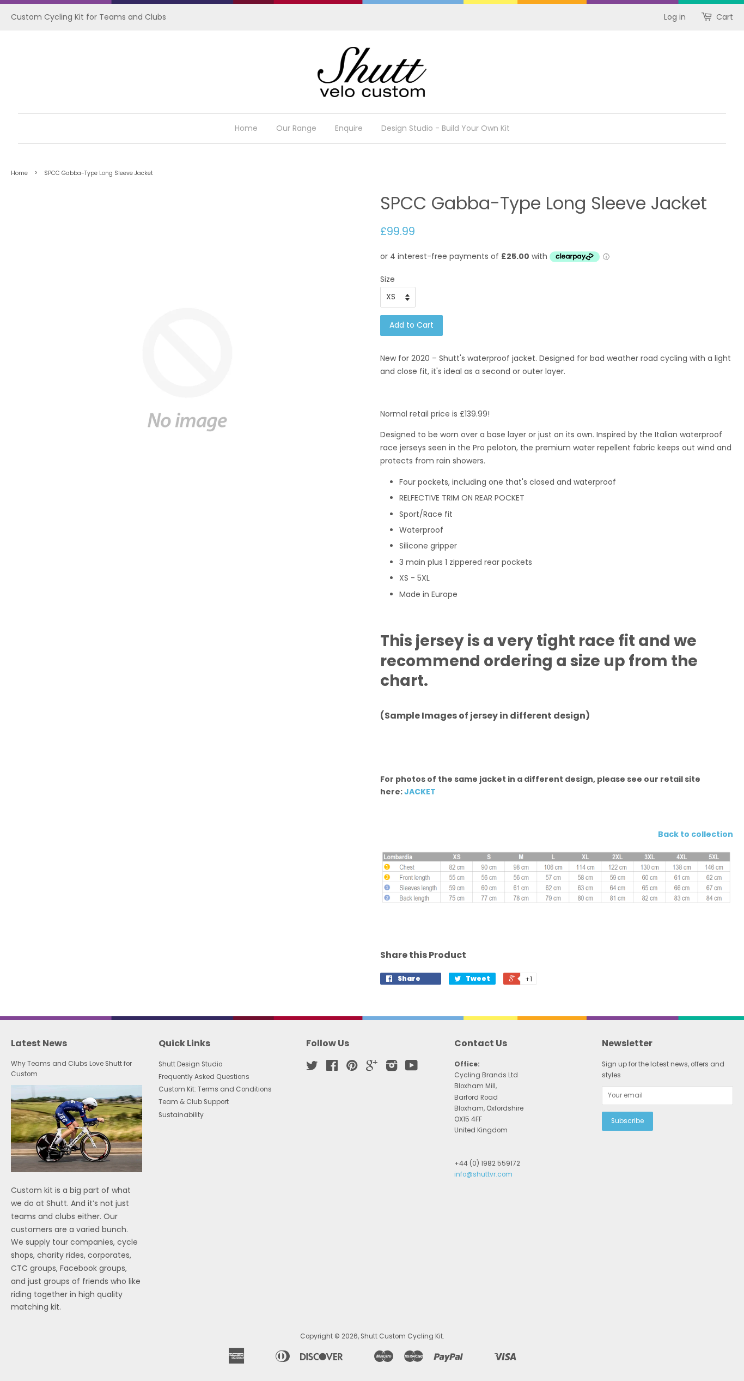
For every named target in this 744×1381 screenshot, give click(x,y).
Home (246, 128)
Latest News (39, 1043)
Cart (724, 16)
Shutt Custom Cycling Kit (402, 1336)
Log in (675, 16)
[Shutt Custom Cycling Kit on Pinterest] (352, 1068)
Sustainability (181, 1115)
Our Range (296, 128)
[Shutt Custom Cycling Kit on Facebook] (332, 1068)
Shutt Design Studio (190, 1064)
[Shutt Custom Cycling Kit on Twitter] (312, 1068)
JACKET (420, 791)
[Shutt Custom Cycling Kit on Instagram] (392, 1068)
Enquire (349, 128)
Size (387, 279)
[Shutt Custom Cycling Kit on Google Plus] (371, 1068)
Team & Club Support (193, 1101)
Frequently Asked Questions (203, 1076)
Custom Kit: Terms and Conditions (215, 1089)
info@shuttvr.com (483, 1174)
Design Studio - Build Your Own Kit (445, 128)
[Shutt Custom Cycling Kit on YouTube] (411, 1068)
